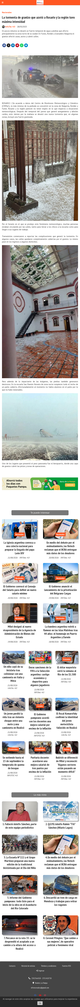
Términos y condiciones (48, 966)
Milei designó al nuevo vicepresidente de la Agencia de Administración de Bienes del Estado (19, 632)
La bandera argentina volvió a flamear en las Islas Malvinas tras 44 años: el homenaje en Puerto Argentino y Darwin (60, 632)
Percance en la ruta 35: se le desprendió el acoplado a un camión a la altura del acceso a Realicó (19, 943)
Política (67, 749)
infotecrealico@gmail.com (40, 987)
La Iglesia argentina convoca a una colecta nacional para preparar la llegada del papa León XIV (19, 548)
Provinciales (13, 749)
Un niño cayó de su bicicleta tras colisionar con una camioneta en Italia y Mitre (13, 674)
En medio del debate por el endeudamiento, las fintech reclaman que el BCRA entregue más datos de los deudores (60, 548)
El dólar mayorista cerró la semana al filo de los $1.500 (66, 670)
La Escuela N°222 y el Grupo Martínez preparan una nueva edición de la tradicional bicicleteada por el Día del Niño (19, 862)
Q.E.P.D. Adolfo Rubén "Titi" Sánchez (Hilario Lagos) (62, 825)
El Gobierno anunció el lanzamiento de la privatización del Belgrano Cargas (60, 589)
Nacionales (7, 12)
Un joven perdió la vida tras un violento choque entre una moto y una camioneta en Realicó (13, 721)
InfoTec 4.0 (10, 26)
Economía (66, 659)
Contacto (12, 966)
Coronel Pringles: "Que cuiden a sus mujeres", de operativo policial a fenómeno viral (62, 941)
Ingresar (41, 970)
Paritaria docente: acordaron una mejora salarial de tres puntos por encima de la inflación (40, 765)
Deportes (39, 659)
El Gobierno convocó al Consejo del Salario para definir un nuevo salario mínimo (19, 589)
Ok (40, 1003)
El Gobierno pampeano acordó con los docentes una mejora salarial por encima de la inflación (40, 721)
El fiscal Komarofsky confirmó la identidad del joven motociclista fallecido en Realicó (67, 721)
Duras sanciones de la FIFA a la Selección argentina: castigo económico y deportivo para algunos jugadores (40, 676)
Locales (40, 706)
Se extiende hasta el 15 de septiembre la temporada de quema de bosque (13, 763)
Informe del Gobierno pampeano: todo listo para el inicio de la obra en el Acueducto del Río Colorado (19, 903)
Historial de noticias (28, 966)
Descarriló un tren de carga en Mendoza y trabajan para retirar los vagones (60, 901)
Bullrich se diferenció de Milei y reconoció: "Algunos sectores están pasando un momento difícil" (67, 765)
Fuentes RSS (66, 966)
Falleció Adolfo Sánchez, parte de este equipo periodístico (20, 825)
